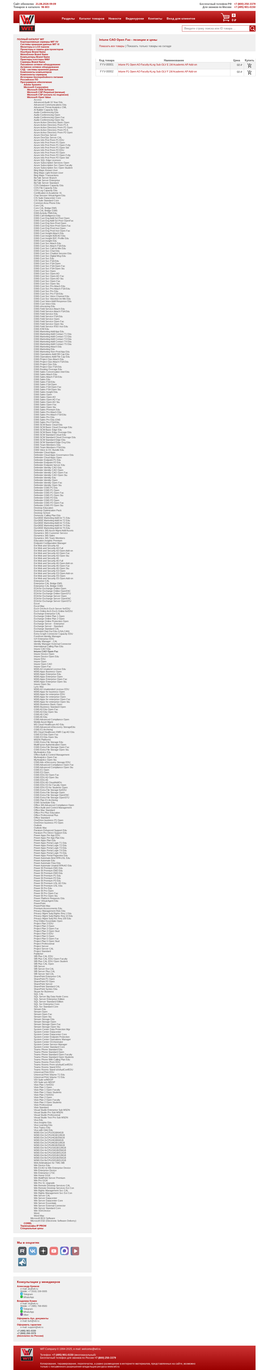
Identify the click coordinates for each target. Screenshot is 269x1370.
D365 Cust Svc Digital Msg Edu (50, 256)
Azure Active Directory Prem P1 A (51, 125)
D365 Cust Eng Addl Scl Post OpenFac (54, 220)
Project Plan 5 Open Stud (46, 941)
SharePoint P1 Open (44, 979)
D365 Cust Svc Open (45, 271)
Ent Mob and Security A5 (46, 558)
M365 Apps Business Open (48, 671)
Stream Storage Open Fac (47, 1024)
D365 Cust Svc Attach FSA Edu (50, 246)
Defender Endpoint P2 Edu (47, 462)
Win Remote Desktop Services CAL (52, 1185)
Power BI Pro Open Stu (46, 896)
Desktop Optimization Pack (48, 510)
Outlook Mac (40, 827)
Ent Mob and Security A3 (46, 545)
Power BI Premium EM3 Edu (48, 873)
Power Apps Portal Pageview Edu (51, 855)
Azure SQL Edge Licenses (47, 160)
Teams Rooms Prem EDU (47, 1062)
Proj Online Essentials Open (48, 921)
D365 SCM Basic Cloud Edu (48, 424)
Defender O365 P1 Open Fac (49, 492)
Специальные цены (31, 1228)
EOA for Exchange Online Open (50, 588)
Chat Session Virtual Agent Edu (49, 195)
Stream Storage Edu (44, 1019)
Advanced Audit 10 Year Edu (48, 102)
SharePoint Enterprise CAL (47, 976)
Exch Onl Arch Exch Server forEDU (52, 608)
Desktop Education (43, 508)
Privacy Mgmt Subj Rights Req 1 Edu (52, 913)
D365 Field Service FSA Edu (48, 316)
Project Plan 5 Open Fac (46, 938)
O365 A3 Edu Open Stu (46, 712)
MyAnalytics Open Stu (45, 759)
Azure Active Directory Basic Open (51, 122)
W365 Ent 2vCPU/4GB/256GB (49, 1137)
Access (38, 99)
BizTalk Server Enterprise (47, 180)
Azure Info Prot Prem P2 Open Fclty (52, 155)
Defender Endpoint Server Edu (49, 465)
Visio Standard (41, 1107)
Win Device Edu (42, 1165)
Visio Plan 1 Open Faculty (47, 1089)
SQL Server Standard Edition (48, 1001)
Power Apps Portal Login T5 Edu (50, 853)
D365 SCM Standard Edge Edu (49, 440)
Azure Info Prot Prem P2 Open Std (51, 157)
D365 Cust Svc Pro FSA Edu (48, 293)
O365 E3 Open (41, 772)
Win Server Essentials (45, 1203)
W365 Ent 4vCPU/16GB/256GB (50, 1150)
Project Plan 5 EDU (43, 933)
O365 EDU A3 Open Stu (46, 777)
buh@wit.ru (33, 1321)
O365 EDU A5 (41, 780)
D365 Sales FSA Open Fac (47, 387)
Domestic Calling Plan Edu (47, 515)
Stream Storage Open (45, 1021)
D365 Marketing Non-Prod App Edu (52, 351)
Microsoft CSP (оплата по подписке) (48, 94)
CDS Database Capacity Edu (48, 185)
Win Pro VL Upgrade (44, 1183)
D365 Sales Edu (42, 379)
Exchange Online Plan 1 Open (49, 616)
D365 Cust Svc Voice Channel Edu (51, 296)
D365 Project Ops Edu (45, 364)
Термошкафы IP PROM (33, 1226)
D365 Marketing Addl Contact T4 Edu (52, 341)
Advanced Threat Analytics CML (50, 107)
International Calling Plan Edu (48, 646)
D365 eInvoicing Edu (44, 306)
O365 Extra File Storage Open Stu (51, 749)
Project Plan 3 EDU (43, 923)
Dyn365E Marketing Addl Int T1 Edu (52, 518)
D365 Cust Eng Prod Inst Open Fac (52, 230)
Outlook (38, 825)
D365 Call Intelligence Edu (47, 215)
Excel (37, 603)
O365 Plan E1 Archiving (46, 800)
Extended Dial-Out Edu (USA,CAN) (52, 631)
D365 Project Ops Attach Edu (49, 359)
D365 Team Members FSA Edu (49, 447)
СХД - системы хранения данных (39, 69)
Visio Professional (43, 1105)
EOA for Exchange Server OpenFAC (52, 598)
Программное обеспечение (36, 82)
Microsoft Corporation (36, 87)
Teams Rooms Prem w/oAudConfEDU (53, 1064)
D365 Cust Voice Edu (44, 304)
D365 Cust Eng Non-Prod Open (50, 223)
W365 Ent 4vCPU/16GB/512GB (50, 1152)
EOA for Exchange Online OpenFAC (52, 591)
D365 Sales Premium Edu (47, 409)
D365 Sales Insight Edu (46, 392)
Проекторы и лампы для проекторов (41, 49)
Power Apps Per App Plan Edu (49, 838)
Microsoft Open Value (39, 97)
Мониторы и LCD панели (34, 47)
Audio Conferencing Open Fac (49, 117)
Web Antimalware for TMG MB (49, 1163)
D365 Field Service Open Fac (49, 321)
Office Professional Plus (46, 815)
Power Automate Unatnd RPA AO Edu (53, 865)
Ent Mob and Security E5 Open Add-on (53, 578)
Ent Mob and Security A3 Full (48, 548)
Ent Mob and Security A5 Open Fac (52, 566)
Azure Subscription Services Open (51, 162)
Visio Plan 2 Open (43, 1097)
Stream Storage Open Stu (47, 1027)
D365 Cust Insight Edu (45, 241)
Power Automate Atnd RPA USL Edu (52, 858)
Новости (114, 18)
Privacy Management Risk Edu (49, 911)
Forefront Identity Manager (47, 636)
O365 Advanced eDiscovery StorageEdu (54, 727)
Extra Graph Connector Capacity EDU (53, 634)
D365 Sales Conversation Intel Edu (51, 372)
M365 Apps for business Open (49, 691)
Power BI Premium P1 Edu (47, 875)
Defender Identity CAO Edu (48, 467)
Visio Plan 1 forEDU (44, 1084)
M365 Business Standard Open (50, 707)
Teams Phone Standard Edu (48, 1049)
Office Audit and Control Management (53, 807)
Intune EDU (40, 659)
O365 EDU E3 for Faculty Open (50, 785)
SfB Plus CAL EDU (43, 956)
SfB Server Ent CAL (44, 969)
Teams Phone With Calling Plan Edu (52, 1059)
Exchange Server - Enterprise (49, 623)
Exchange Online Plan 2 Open (49, 618)
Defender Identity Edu (45, 477)
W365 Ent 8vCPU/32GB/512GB (50, 1160)
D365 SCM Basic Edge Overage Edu (52, 432)
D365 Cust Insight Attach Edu (49, 233)
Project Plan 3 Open (44, 926)
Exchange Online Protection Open (51, 621)
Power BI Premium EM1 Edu (48, 868)
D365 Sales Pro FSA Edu (46, 422)
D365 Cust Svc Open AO (46, 273)
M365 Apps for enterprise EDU (49, 694)
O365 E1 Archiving (43, 729)
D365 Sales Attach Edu (45, 374)
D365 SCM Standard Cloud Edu (50, 435)
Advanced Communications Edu (50, 104)
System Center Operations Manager (52, 1039)
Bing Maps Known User (46, 170)
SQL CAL (39, 994)
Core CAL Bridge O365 (45, 210)
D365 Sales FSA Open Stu (47, 389)
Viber (26, 1315)
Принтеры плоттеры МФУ (35, 59)
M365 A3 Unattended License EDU (51, 689)
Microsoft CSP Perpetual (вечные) (46, 92)
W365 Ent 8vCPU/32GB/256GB (50, 1158)
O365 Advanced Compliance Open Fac (54, 765)
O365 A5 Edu (40, 717)
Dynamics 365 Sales (44, 535)
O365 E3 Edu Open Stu (46, 737)
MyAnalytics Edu (42, 752)
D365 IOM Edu (41, 329)
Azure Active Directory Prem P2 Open (53, 132)
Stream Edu (40, 1009)
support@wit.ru (35, 1327)
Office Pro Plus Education (47, 812)
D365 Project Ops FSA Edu (48, 366)
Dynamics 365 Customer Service (51, 533)
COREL (28, 1223)
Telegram (28, 1294)
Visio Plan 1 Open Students (48, 1092)
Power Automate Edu (44, 860)
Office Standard (42, 817)
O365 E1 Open (41, 770)
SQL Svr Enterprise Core (46, 1004)
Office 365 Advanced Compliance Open (54, 805)
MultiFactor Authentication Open (50, 744)
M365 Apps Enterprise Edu (47, 674)
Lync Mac (39, 686)
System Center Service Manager (50, 1044)
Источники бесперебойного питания (41, 77)
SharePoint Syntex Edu (45, 989)
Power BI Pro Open (44, 890)
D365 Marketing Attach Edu (48, 346)
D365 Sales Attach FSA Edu (48, 377)
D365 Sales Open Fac (45, 404)
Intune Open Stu (42, 684)
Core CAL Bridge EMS (45, 208)
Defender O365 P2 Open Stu (48, 505)
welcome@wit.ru (91, 1349)
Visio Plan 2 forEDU (44, 1095)
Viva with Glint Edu (43, 1130)
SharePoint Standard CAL (47, 986)
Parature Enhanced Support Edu (50, 830)
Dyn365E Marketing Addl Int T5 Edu (52, 528)
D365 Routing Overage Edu (48, 369)
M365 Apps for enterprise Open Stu (52, 702)
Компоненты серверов (33, 74)
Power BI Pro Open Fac (46, 893)
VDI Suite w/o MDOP (44, 1082)
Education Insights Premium (48, 540)
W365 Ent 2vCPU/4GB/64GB (48, 1140)
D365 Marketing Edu (44, 349)
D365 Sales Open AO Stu (47, 402)
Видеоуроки (135, 18)
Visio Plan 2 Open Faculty (47, 1100)
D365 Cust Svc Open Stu (47, 283)
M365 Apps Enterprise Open (48, 676)
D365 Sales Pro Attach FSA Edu (50, 414)
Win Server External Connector (50, 1205)
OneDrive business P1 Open (48, 820)
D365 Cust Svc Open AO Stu (48, 278)
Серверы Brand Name (32, 62)
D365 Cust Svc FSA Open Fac (49, 266)
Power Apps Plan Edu (45, 840)
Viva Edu (38, 1120)
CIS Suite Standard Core (46, 200)
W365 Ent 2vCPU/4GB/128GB (49, 1135)
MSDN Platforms (42, 739)
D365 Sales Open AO (45, 397)
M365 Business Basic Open (48, 704)
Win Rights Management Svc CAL (51, 1190)
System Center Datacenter (47, 1032)
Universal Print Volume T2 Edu (49, 1077)
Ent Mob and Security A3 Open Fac (52, 553)
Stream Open (40, 1011)
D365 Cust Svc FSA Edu (46, 261)
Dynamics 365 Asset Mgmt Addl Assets (54, 530)
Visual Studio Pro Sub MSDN (48, 1112)
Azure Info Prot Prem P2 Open (49, 152)
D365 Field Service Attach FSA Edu (52, 311)
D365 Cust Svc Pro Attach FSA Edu (52, 288)
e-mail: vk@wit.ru (29, 1303)
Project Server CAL (44, 948)
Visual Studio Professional (47, 1115)
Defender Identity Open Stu (48, 485)
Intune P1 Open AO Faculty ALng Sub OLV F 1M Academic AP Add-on (157, 71)
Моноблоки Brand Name (34, 54)
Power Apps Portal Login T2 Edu (50, 845)
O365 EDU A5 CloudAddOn (48, 782)
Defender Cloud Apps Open (48, 457)
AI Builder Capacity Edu (46, 110)
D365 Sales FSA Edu (44, 382)
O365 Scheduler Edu (44, 802)
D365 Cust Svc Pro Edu (46, 291)
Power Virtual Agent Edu (46, 901)
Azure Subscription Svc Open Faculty (53, 165)
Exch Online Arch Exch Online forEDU (53, 611)
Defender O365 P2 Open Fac (49, 503)
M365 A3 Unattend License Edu (50, 669)
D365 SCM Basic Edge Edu (48, 429)
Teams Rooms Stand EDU (47, 1067)
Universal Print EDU (44, 1072)
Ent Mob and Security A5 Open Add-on (53, 563)
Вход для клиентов (181, 18)
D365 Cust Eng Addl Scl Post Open (52, 218)
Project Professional (44, 943)
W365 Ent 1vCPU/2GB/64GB (48, 1132)
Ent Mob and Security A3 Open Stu (51, 555)
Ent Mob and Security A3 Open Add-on (53, 550)
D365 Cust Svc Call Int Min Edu (50, 248)
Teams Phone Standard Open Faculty (53, 1054)
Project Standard (42, 951)
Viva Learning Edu (43, 1125)
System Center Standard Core (49, 1047)
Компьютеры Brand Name (35, 57)
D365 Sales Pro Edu (44, 417)
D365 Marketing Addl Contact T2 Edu (52, 336)
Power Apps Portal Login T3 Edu (50, 848)
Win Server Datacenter (45, 1198)
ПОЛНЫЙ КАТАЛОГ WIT (30, 39)
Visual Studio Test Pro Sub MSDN (51, 1117)
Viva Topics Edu (42, 1127)
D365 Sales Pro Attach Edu (47, 412)
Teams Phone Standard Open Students (54, 1057)
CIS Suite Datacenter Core (47, 198)
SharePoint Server (43, 984)
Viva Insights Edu (42, 1122)
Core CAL (39, 205)
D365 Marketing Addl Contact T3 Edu (52, 339)
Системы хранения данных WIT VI (39, 44)
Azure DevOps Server (45, 135)
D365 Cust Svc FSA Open (47, 263)
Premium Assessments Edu (48, 908)
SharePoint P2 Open (44, 981)
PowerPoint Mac (42, 906)
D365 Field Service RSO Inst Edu (51, 326)
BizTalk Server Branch (45, 178)
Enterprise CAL (41, 581)
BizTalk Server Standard (46, 183)
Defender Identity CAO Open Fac (51, 472)
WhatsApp (28, 1297)
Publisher (38, 953)
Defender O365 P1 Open (46, 490)
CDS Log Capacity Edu (45, 190)
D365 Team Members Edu (47, 445)
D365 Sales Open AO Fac (47, 399)
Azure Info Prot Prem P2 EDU (49, 150)
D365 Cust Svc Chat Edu (46, 251)
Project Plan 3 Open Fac (46, 928)
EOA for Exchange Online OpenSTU (52, 593)
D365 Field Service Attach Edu (49, 309)
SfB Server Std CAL (44, 974)
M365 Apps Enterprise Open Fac (50, 679)
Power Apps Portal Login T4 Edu (50, 850)
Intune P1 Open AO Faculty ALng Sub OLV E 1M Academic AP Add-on (157, 64)
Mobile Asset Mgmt (43, 722)
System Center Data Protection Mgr (52, 1029)
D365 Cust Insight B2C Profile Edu (51, 238)
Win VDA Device (42, 1210)
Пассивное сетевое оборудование (40, 64)
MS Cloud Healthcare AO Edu (49, 724)
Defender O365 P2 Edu (46, 497)
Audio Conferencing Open (47, 115)
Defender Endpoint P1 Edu (47, 460)
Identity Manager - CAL (45, 641)
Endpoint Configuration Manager (50, 543)
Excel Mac (39, 606)
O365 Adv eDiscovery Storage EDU (52, 762)
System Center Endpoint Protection (52, 1037)
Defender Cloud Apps (44, 452)
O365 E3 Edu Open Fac (46, 734)
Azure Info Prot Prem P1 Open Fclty (52, 145)
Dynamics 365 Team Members (49, 538)
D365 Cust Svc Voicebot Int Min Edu (52, 298)
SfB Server (39, 966)
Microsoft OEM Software (40, 89)
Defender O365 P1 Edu (46, 487)
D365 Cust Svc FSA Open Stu (49, 268)
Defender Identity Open (46, 480)
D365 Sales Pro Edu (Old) (47, 419)
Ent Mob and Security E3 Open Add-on (53, 573)
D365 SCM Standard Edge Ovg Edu (52, 442)
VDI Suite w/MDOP (43, 1079)
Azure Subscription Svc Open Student (53, 167)
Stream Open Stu (42, 1016)
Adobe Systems (32, 84)
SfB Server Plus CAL (44, 971)
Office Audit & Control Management (51, 754)
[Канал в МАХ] (64, 1255)
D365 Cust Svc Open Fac (47, 281)
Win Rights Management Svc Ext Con (53, 1193)
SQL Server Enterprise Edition (49, 999)
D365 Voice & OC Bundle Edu (49, 450)
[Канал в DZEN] (43, 1255)
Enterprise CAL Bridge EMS (48, 583)
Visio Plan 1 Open (43, 1087)
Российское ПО (29, 79)
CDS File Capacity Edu (45, 188)
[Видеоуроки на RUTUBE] (22, 1255)
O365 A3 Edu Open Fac (46, 709)
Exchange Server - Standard (48, 626)
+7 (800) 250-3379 (26, 1333)
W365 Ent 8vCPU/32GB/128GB (50, 1155)
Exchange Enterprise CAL (47, 613)
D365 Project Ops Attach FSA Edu (51, 361)
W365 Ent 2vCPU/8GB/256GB (49, 1145)
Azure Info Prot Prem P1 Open (49, 142)
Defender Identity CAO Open (48, 470)
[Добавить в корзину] (249, 65)
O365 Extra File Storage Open (49, 792)
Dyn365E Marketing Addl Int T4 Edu (52, 525)
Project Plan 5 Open (44, 936)
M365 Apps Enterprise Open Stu (50, 681)
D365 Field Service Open (46, 319)
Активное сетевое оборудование (39, 67)
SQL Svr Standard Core (46, 1006)
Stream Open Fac (43, 1014)
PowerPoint (39, 903)
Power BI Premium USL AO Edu (50, 883)
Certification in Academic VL (48, 193)
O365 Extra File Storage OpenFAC (51, 795)
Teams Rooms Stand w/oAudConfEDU (53, 1069)
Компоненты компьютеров (36, 72)
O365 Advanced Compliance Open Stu (53, 767)
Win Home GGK (42, 1175)
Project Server (41, 946)
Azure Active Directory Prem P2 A (51, 130)
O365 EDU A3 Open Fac (46, 775)
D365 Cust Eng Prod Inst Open (50, 228)
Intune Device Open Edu (46, 656)
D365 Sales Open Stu (45, 407)
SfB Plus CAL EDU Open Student (51, 961)
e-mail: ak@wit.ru (29, 1288)
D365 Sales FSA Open (45, 384)
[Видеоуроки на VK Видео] (75, 1255)
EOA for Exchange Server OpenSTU (52, 601)
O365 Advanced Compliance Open (51, 719)
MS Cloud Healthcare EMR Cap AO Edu (54, 732)
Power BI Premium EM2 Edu (48, 870)
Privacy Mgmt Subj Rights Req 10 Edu (53, 916)
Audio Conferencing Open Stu (49, 120)
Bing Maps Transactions (46, 175)
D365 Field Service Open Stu (48, 324)
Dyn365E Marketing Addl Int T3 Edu (52, 523)
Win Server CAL (42, 1195)
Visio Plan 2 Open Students (48, 1102)
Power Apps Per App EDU (47, 835)
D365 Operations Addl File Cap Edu (52, 356)
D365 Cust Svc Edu (44, 258)
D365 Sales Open (43, 394)
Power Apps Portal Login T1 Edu (50, 843)
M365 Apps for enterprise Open (50, 696)
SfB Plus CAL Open (44, 964)
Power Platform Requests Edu (49, 898)
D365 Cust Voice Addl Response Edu (52, 301)
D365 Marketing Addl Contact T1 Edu (52, 334)
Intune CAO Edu (42, 649)
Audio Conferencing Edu (46, 112)
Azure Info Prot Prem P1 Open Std (51, 147)
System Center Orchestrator (48, 1042)
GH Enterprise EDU (44, 639)
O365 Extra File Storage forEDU (50, 790)
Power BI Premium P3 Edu (47, 880)
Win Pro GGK (41, 1180)
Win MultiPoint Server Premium (49, 1178)
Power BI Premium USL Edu (48, 885)
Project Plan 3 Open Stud (46, 931)
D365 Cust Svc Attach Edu (47, 243)
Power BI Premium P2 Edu (47, 878)
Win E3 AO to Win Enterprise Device (52, 1168)
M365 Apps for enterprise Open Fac (52, 699)
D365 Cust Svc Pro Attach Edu (49, 286)
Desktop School (42, 513)
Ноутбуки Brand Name (33, 52)
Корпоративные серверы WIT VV (39, 42)
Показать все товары (111, 46)
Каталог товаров (91, 18)
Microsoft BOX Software (42, 1218)
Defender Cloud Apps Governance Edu (54, 455)
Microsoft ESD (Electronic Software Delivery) (53, 1220)
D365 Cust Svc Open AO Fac (49, 276)
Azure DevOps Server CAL (48, 137)
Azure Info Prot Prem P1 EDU (49, 140)
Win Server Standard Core (47, 1208)
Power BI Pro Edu (43, 888)
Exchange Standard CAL (46, 628)
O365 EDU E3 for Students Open (51, 787)
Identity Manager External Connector (52, 644)
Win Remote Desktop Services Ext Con (54, 1188)
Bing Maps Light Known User (48, 173)
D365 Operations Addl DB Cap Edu (51, 354)
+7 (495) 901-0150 (26, 1330)
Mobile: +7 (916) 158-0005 (33, 1291)
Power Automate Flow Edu (47, 863)
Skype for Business (44, 991)
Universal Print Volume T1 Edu (49, 1074)
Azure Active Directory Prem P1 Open (53, 127)
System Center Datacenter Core (50, 1034)
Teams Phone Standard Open (49, 1052)
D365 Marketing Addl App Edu (49, 331)
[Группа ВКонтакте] (33, 1255)
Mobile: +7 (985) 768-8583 (33, 1306)
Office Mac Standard (44, 810)
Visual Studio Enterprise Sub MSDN (52, 1110)
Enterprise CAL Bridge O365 (48, 586)
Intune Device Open (44, 654)
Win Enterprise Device (45, 1170)
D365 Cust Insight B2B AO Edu (49, 235)
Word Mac (39, 1215)
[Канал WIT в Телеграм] (22, 1266)
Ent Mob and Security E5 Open (49, 576)
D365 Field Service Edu (46, 314)
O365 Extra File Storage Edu (48, 742)
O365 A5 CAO (41, 714)
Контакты (155, 18)
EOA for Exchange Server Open (50, 596)
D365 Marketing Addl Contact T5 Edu (52, 344)
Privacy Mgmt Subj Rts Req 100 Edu (52, 918)
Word (36, 1213)
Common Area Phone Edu (47, 203)
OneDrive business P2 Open (48, 822)
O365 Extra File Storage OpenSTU (51, 797)
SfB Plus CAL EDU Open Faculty (50, 958)
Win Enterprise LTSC (44, 1173)
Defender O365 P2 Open (46, 500)
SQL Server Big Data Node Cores (51, 996)
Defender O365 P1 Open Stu (48, 495)
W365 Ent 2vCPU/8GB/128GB (49, 1142)
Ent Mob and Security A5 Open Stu (51, 568)
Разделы (68, 18)
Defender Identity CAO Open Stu (50, 475)
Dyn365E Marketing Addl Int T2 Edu (52, 520)
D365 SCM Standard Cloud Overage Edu (55, 437)
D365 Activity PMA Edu (45, 213)
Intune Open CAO (43, 664)
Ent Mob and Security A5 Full (48, 560)
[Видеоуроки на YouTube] (54, 1255)
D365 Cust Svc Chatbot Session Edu (52, 253)
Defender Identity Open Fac (48, 482)
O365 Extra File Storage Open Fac (51, 747)
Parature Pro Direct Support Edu (50, 833)
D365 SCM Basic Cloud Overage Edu (53, 427)
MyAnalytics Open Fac (45, 757)
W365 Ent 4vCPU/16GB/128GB (50, 1147)
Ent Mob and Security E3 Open (49, 571)
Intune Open (40, 661)
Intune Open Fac (42, 666)
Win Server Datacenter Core (48, 1200)
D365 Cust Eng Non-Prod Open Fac (52, 225)
